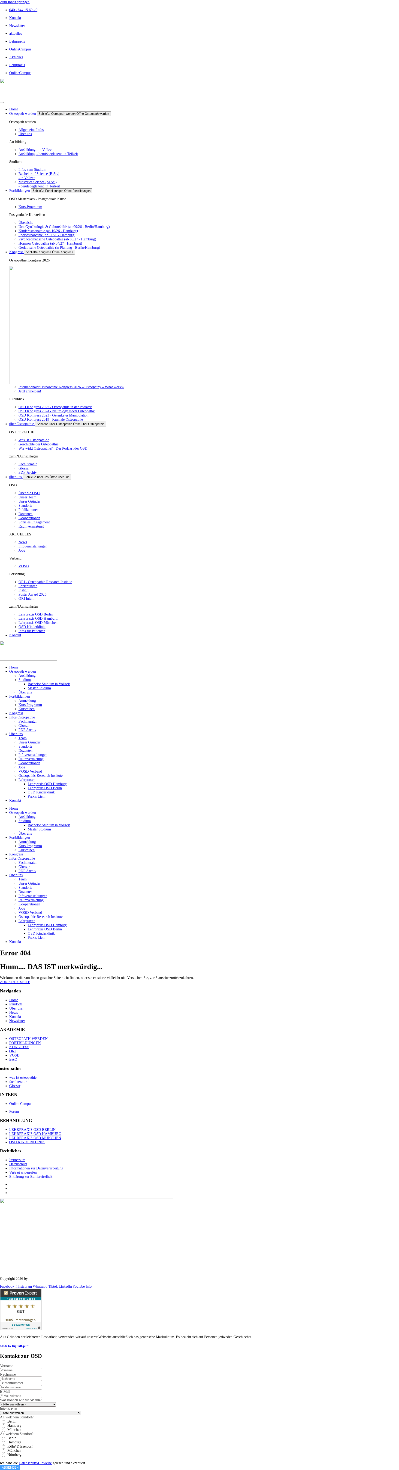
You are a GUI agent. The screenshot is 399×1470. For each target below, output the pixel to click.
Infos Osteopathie (22, 717)
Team (22, 738)
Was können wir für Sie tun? (21, 1400)
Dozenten (25, 750)
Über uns (25, 692)
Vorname (6, 1366)
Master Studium (39, 688)
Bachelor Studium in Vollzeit (49, 684)
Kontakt (15, 800)
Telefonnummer (11, 1383)
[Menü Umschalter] (2, 102)
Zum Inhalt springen (15, 2)
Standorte (25, 746)
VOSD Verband (30, 771)
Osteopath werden (22, 671)
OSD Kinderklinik (41, 792)
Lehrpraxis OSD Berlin (45, 788)
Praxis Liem (36, 796)
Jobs (21, 767)
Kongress (16, 713)
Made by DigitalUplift (14, 1346)
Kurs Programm (30, 705)
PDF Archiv (27, 730)
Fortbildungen (19, 696)
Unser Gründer (29, 742)
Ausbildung (27, 676)
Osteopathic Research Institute (40, 775)
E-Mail (5, 1391)
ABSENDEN (10, 1467)
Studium (24, 680)
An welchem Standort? (16, 1417)
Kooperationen (29, 763)
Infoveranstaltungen (32, 755)
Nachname (8, 1374)
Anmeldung (27, 700)
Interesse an (8, 1409)
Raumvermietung (31, 759)
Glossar (24, 725)
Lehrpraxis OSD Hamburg (47, 784)
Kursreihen (26, 709)
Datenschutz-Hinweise (35, 1463)
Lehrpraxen (26, 780)
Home (13, 667)
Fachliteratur (27, 721)
